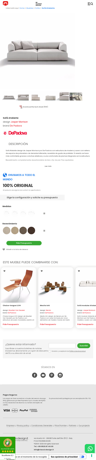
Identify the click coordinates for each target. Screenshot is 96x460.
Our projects (84, 425)
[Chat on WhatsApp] (90, 448)
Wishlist (5, 271)
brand (9, 313)
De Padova (16, 125)
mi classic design (39, 4)
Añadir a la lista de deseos (17, 249)
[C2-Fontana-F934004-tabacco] (31, 230)
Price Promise (61, 425)
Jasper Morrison (19, 121)
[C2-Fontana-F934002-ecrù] (15, 230)
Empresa (10, 425)
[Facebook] (34, 377)
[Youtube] (43, 377)
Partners (72, 425)
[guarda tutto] (44, 213)
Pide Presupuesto (24, 243)
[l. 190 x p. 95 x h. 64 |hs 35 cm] (6, 213)
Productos (90, 4)
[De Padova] (15, 133)
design (14, 310)
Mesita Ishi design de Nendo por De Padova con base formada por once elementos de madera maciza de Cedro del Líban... (55, 318)
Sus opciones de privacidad (64, 456)
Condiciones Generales (41, 425)
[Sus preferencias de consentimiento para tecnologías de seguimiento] (91, 455)
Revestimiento (9, 224)
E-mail (63, 345)
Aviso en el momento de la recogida (29, 456)
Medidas (6, 206)
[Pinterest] (51, 377)
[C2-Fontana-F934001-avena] (6, 230)
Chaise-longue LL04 (12, 305)
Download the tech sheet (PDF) (35, 107)
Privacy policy (23, 425)
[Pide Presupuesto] (18, 285)
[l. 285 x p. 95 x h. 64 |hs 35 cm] (31, 213)
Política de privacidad (77, 351)
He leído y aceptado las (68, 351)
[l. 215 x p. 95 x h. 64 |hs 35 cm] (15, 213)
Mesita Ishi (45, 305)
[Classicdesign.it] (6, 3)
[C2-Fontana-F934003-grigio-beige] (23, 230)
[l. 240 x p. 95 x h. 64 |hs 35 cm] (23, 213)
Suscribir (84, 345)
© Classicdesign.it (18, 439)
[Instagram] (60, 377)
